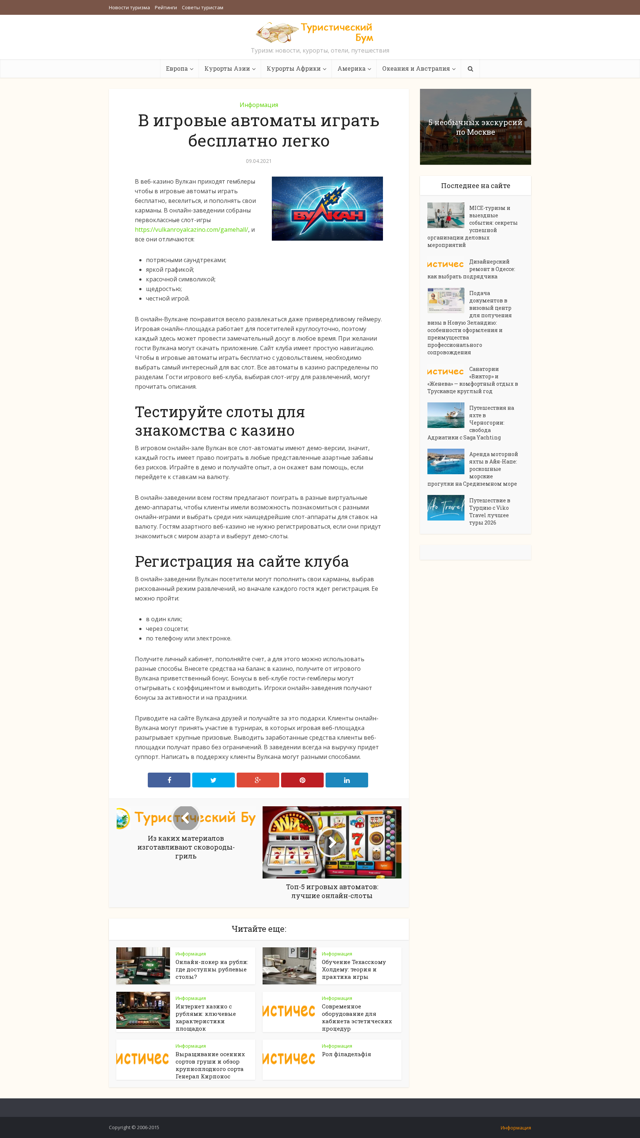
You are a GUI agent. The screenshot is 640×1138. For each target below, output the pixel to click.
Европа (177, 68)
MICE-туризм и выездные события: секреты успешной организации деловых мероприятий (472, 226)
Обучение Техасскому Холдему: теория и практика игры (354, 969)
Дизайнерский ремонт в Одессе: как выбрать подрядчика (471, 269)
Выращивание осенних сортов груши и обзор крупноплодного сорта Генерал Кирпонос (210, 1065)
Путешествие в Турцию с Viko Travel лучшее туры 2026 (489, 511)
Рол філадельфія (346, 1054)
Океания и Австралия (416, 68)
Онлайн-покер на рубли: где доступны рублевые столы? (212, 969)
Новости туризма (129, 7)
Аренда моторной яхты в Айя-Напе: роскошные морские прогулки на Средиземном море (472, 469)
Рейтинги (166, 7)
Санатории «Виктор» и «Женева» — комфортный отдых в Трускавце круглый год (472, 380)
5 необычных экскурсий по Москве (476, 127)
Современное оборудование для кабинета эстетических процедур (357, 1017)
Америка (351, 68)
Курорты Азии (227, 68)
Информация (259, 105)
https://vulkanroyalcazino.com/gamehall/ (191, 229)
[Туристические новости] (320, 32)
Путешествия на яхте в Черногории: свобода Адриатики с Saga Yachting (470, 422)
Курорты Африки (294, 68)
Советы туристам (202, 7)
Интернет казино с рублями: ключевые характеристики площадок (206, 1017)
